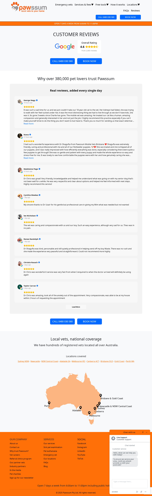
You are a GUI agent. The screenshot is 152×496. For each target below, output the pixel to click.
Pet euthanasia (50, 451)
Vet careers (15, 455)
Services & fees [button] (84, 4)
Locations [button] (133, 4)
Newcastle (35, 361)
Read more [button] (28, 123)
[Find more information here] (130, 462)
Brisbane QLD (107, 361)
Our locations (50, 458)
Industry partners (18, 466)
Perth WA (130, 361)
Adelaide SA (65, 361)
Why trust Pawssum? (19, 451)
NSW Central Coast (49, 361)
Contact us (14, 447)
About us (14, 443)
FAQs (126, 10)
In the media (15, 470)
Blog (46, 466)
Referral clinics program (20, 458)
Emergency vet (50, 455)
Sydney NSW (23, 361)
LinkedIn (81, 451)
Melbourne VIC (78, 361)
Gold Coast (119, 361)
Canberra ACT (93, 361)
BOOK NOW (130, 17)
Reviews (135, 10)
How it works (118, 4)
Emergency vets (64, 4)
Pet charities (15, 474)
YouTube (81, 455)
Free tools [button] (102, 4)
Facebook (81, 443)
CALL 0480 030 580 (106, 17)
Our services (49, 443)
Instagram (82, 447)
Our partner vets (17, 462)
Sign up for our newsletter (21, 477)
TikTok (80, 458)
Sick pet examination (53, 447)
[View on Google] (19, 101)
